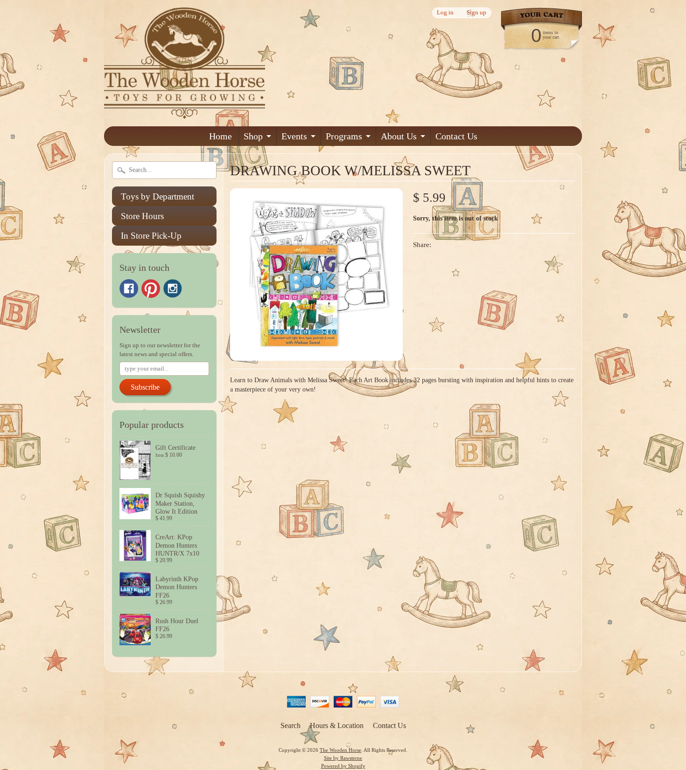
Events (294, 136)
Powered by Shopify (343, 766)
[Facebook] (128, 288)
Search (290, 725)
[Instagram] (172, 288)
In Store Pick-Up (151, 236)
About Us (399, 136)
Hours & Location (337, 725)
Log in (445, 13)
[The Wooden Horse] (184, 113)
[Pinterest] (150, 288)
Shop (253, 136)
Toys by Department (157, 196)
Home (220, 136)
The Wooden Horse (340, 750)
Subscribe (145, 387)
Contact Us (456, 136)
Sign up (476, 13)
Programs (344, 136)
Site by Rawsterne (343, 758)
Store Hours (142, 216)
